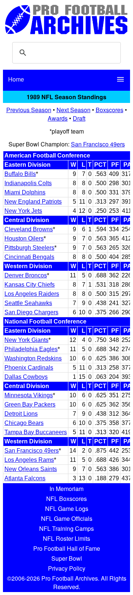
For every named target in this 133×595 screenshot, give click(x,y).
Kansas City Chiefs (29, 284)
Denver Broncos (25, 275)
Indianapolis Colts (28, 183)
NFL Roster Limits (66, 538)
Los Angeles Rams (29, 460)
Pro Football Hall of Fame (66, 548)
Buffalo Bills (20, 174)
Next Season (74, 109)
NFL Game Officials (66, 518)
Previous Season (28, 109)
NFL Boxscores (66, 498)
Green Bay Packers (29, 404)
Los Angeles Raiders (31, 294)
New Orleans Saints (30, 469)
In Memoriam (66, 488)
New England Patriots (33, 201)
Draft (79, 118)
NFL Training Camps (66, 528)
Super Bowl (66, 558)
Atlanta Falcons (24, 478)
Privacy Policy (66, 568)
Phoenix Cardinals (28, 367)
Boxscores (109, 109)
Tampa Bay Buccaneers (35, 432)
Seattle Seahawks (28, 303)
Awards (58, 118)
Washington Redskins (33, 358)
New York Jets (23, 211)
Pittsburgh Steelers (29, 248)
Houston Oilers (24, 238)
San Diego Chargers (31, 312)
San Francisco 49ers (98, 144)
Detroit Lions (21, 414)
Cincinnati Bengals (29, 257)
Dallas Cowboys (26, 377)
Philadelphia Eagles (31, 349)
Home (16, 79)
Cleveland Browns (28, 229)
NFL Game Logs (66, 508)
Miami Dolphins (24, 192)
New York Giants (26, 340)
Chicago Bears (24, 423)
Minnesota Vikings (28, 395)
